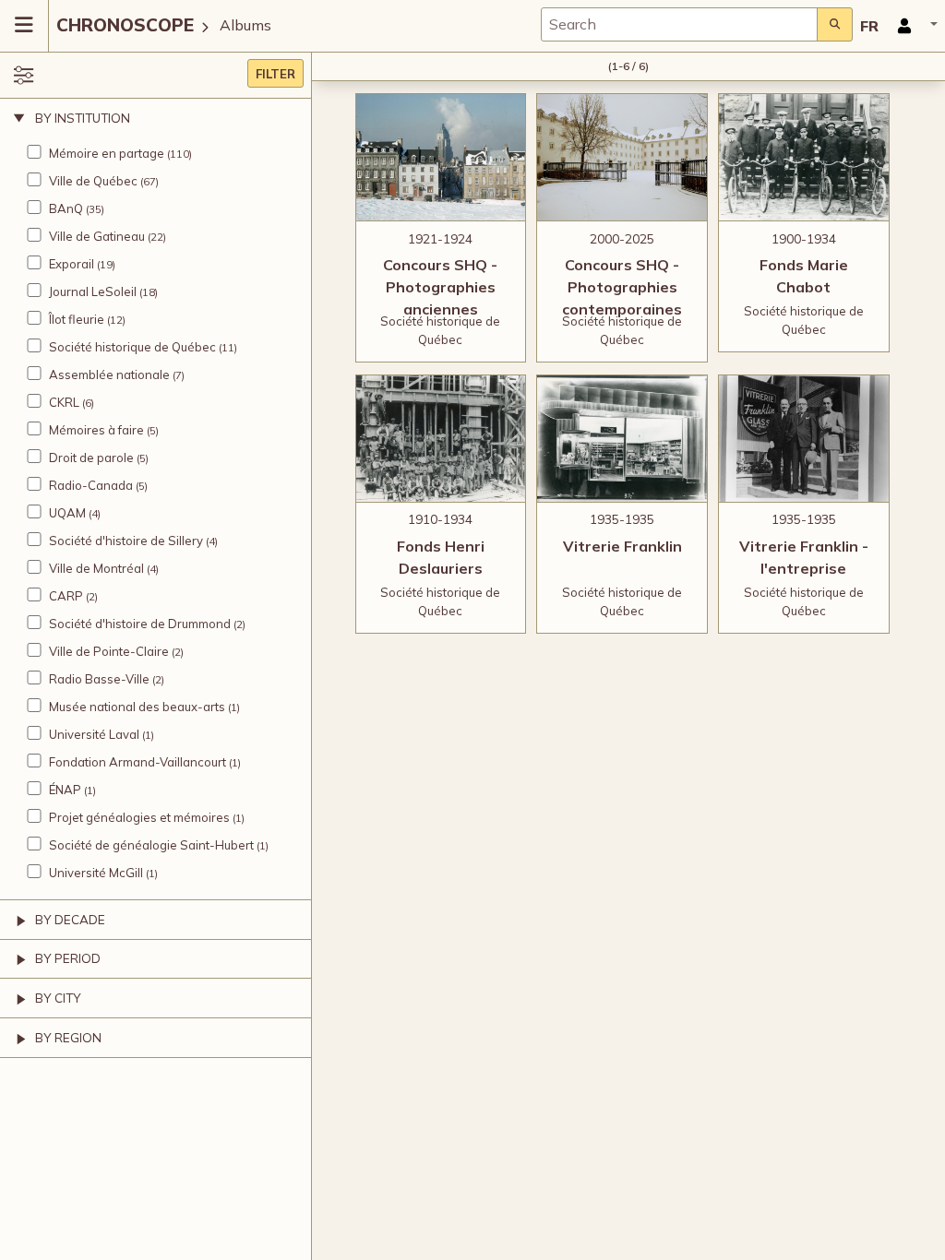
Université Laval (94, 734)
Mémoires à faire (96, 429)
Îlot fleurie (76, 319)
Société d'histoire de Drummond (140, 623)
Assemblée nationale (109, 374)
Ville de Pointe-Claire (109, 651)
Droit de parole (91, 457)
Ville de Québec (93, 180)
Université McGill (96, 872)
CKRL (64, 402)
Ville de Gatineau (97, 236)
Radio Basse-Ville (99, 679)
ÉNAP (65, 789)
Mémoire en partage (106, 153)
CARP (66, 595)
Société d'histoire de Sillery (126, 540)
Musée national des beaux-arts (137, 706)
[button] (912, 26)
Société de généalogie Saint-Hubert (151, 845)
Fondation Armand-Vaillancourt (137, 762)
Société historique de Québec (132, 346)
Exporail (71, 263)
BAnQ (66, 208)
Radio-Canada (91, 485)
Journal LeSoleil (93, 291)
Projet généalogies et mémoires (139, 817)
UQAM (67, 512)
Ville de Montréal (96, 568)
